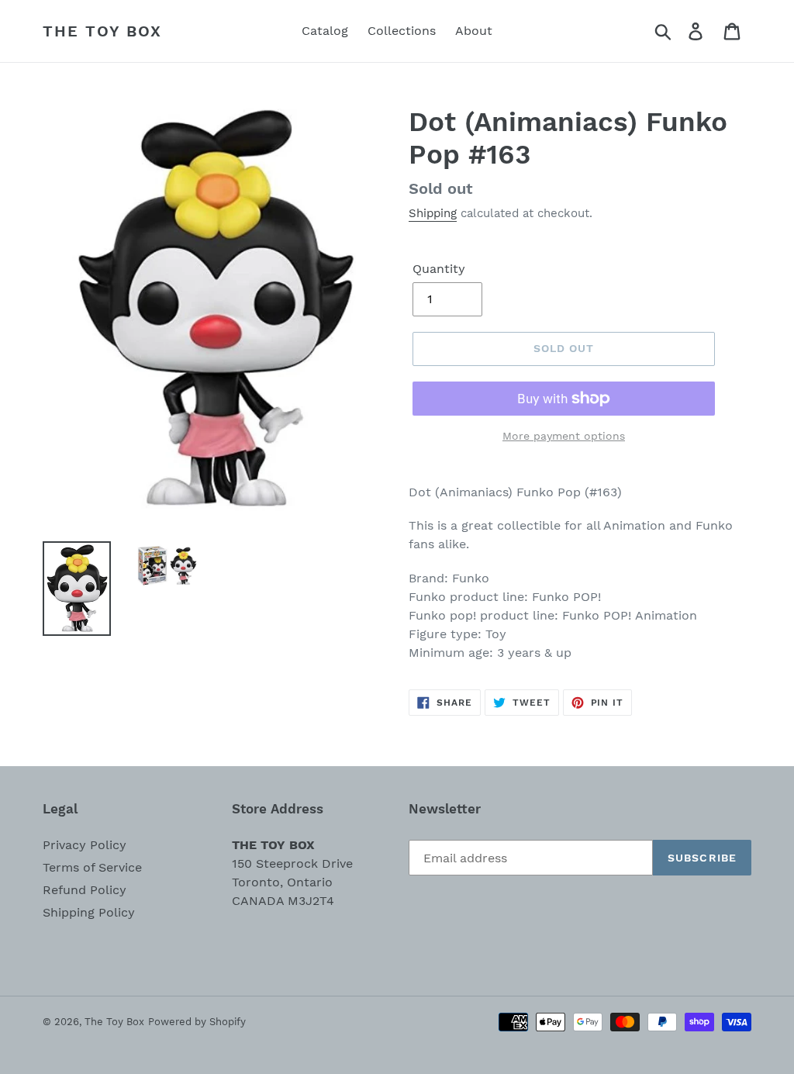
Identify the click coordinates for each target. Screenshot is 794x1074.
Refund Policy (84, 889)
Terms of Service (92, 867)
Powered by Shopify (197, 1021)
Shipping (433, 213)
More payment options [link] (563, 436)
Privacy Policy (84, 844)
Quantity (439, 268)
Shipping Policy (89, 912)
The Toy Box (102, 31)
